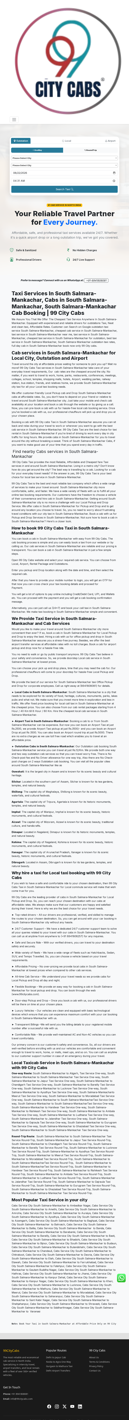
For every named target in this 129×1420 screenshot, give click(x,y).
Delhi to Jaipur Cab (56, 1357)
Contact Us (95, 1370)
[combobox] (64, 158)
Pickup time (17, 177)
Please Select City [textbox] (22, 158)
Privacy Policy (96, 1366)
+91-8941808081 (96, 280)
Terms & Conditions (99, 1361)
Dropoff (16, 161)
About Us (94, 1357)
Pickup (15, 154)
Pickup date (18, 169)
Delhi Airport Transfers (58, 1370)
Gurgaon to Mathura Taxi (59, 1366)
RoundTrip (91, 150)
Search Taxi (63, 189)
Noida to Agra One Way (58, 1361)
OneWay (38, 150)
